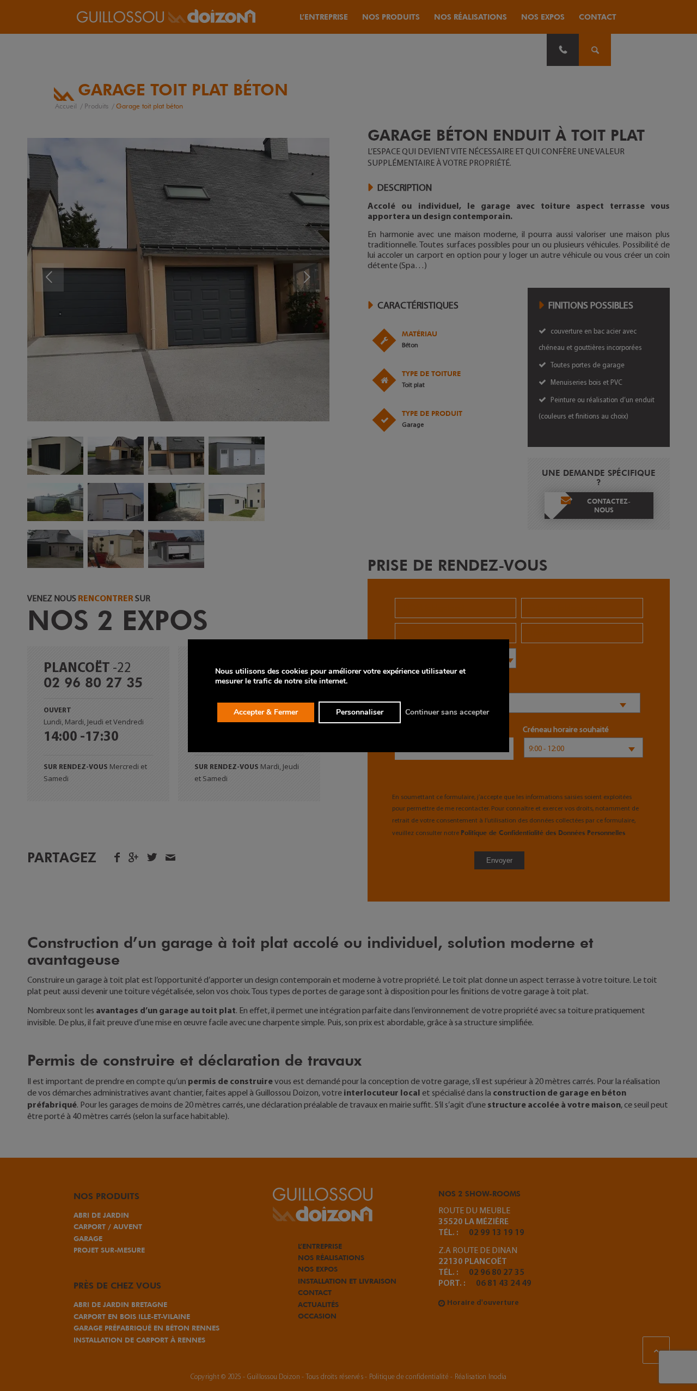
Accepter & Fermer (266, 712)
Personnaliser (359, 712)
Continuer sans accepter (447, 712)
